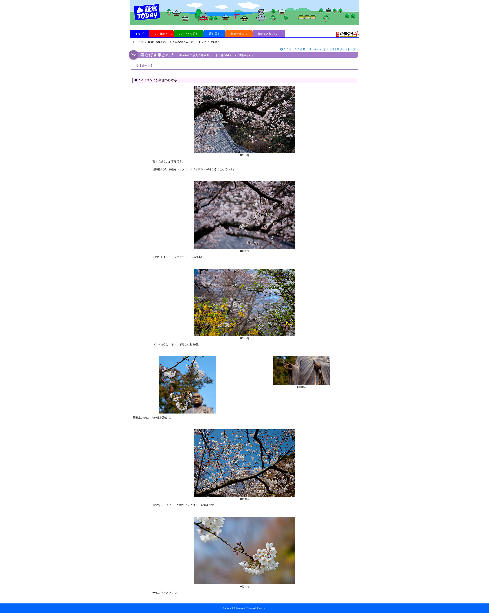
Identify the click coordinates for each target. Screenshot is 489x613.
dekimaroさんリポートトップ (189, 42)
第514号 (215, 42)
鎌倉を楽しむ (239, 33)
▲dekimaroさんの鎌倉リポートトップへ (333, 49)
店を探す (214, 33)
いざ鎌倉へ (161, 33)
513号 (287, 49)
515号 (298, 49)
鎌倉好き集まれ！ (268, 33)
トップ (139, 33)
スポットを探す (188, 33)
